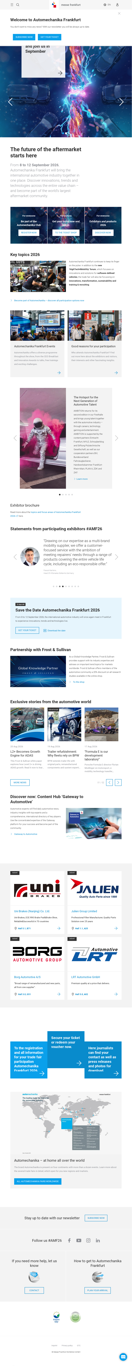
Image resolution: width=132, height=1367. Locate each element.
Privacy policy (67, 1345)
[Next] (118, 782)
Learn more (82, 479)
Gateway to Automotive (25, 834)
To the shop (78, 682)
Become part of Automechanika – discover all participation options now (49, 300)
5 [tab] (72, 494)
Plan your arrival (97, 1290)
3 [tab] (66, 494)
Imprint (54, 1345)
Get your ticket (50, 37)
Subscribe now (24, 37)
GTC (78, 1345)
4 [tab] (69, 494)
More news (20, 782)
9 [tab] (78, 586)
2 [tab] (63, 494)
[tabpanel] (66, 438)
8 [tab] (75, 586)
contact (34, 1290)
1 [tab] (60, 494)
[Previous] (109, 782)
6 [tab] (69, 586)
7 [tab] (72, 586)
